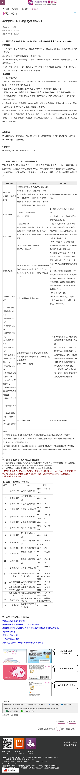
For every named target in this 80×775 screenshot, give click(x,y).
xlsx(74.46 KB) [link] (13, 711)
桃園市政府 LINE (7, 752)
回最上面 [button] (72, 721)
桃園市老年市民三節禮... (47, 729)
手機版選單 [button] (2, 2)
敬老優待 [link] (35, 9)
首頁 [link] (7, 9)
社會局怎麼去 (30, 752)
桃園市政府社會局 (42, 2)
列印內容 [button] (74, 13)
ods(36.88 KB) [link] (28, 711)
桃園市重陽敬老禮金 (68, 729)
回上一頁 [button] (61, 721)
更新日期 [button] (67, 742)
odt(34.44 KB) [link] (68, 704)
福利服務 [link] (15, 9)
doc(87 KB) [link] (55, 704)
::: (1, 6)
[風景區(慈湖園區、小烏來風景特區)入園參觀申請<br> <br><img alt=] (40, 695)
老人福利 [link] (25, 9)
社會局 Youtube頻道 (19, 752)
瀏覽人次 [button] (67, 745)
